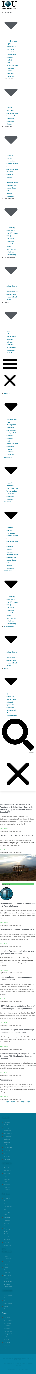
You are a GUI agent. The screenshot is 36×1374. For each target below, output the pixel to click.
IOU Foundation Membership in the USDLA (17, 930)
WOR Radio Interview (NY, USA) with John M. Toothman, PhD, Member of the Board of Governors (18, 1056)
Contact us (10, 68)
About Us (5, 1118)
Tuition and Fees (12, 116)
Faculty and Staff (12, 65)
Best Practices (11, 249)
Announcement (6, 1080)
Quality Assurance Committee (10, 238)
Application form (12, 113)
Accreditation (11, 52)
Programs (6, 1194)
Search (31, 753)
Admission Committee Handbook (10, 121)
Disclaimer (10, 454)
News (8, 331)
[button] (10, 372)
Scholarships (7, 1291)
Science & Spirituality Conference (10, 342)
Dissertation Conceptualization (12, 163)
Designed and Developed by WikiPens (18, 1369)
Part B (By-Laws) (12, 233)
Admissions (7, 1163)
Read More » (4, 828)
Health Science (11, 353)
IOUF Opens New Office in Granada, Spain (16, 836)
